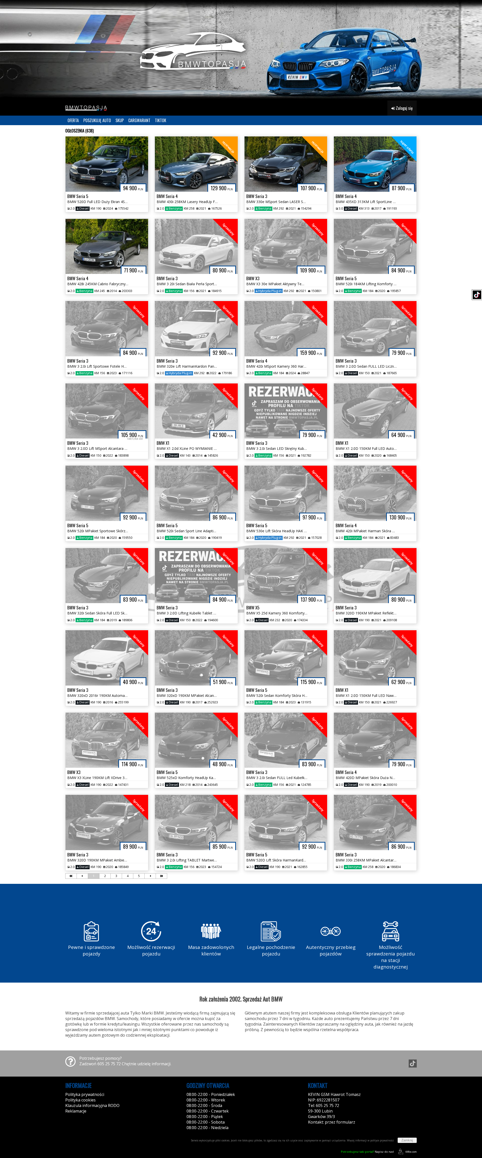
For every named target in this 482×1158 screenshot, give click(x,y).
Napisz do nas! (367, 1151)
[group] (241, 50)
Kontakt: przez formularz (331, 1122)
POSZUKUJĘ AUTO (97, 120)
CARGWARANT (139, 120)
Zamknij (407, 1140)
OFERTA (73, 120)
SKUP (119, 120)
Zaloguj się (404, 108)
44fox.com (411, 1151)
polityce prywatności (382, 1140)
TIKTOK (160, 120)
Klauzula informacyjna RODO (92, 1105)
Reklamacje (75, 1111)
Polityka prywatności (84, 1094)
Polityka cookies (80, 1100)
